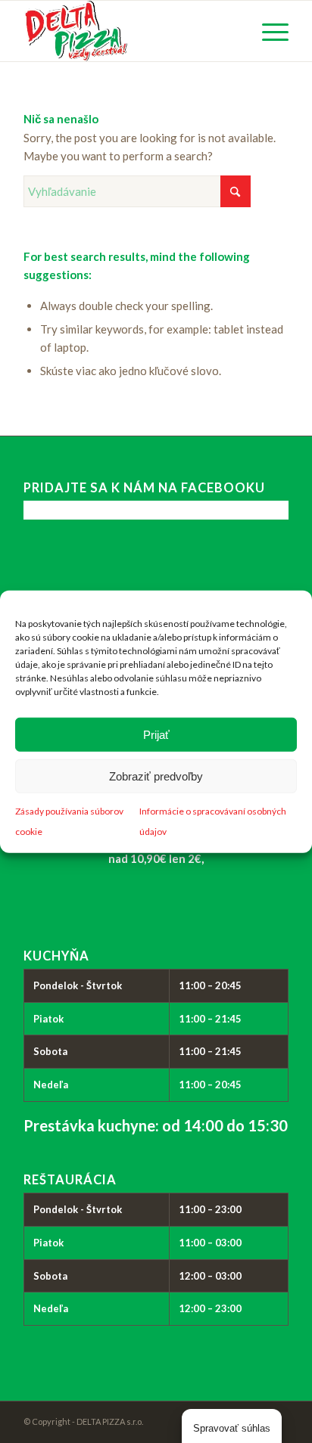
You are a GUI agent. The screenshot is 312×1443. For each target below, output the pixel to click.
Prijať (156, 734)
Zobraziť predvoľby (156, 775)
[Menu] (268, 31)
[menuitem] (268, 31)
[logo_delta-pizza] (129, 31)
